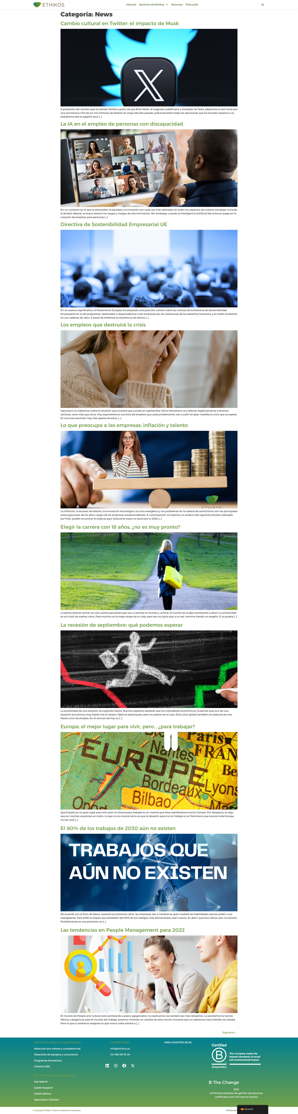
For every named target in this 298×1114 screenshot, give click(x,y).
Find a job (192, 4)
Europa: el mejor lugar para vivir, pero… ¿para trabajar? (128, 726)
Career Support (43, 1087)
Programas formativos (48, 1060)
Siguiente (229, 1032)
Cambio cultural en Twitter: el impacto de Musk (120, 23)
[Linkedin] (107, 1066)
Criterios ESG (42, 1066)
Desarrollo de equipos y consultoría (56, 1054)
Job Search (41, 1081)
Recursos (177, 4)
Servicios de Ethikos (151, 4)
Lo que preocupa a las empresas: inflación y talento (124, 425)
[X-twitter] (133, 1066)
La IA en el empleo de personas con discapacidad (122, 124)
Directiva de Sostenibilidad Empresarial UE (114, 224)
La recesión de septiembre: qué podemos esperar (122, 625)
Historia (131, 4)
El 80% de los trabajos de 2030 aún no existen (118, 828)
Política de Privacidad (236, 1110)
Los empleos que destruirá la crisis (103, 325)
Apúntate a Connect (46, 1099)
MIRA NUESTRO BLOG (178, 1042)
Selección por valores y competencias (57, 1048)
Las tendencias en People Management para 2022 (123, 930)
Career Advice (42, 1093)
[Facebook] (124, 1066)
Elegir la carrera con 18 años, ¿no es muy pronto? (120, 527)
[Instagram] (116, 1066)
